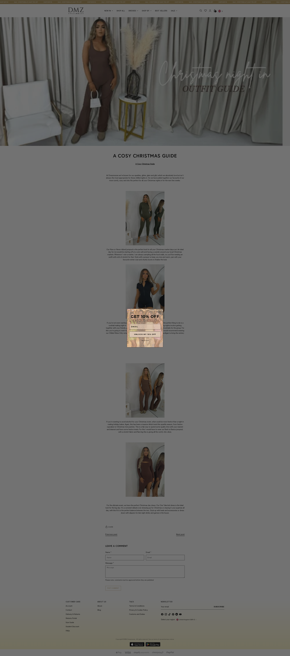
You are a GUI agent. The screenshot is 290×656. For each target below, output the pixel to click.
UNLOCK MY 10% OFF (145, 334)
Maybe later (145, 340)
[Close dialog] (160, 312)
